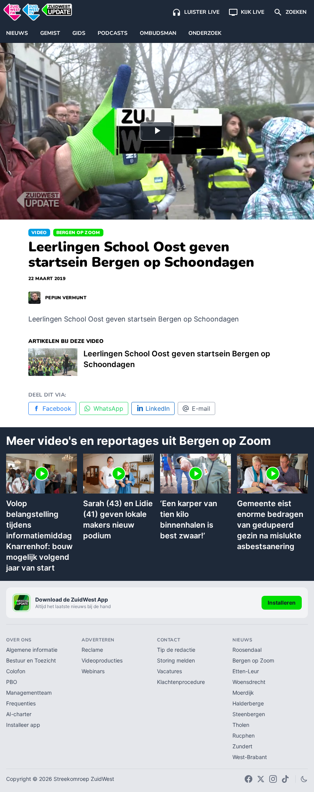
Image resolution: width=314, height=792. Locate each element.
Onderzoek (204, 33)
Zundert (242, 746)
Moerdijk (243, 692)
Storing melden (176, 660)
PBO (11, 682)
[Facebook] (248, 779)
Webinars (93, 671)
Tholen (240, 724)
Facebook (57, 408)
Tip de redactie (176, 649)
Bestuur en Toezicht (31, 660)
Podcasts (113, 33)
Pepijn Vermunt (66, 298)
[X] (261, 779)
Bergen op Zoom (78, 233)
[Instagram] (273, 779)
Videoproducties (102, 660)
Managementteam (29, 692)
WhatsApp (108, 408)
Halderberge (248, 703)
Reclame (92, 649)
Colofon (15, 671)
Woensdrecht (248, 682)
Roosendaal (247, 649)
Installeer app (23, 724)
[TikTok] (285, 779)
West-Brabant (249, 757)
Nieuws (17, 33)
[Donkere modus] (304, 779)
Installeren (282, 602)
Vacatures (169, 671)
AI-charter (18, 714)
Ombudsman (158, 33)
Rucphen (243, 735)
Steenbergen (248, 714)
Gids (78, 33)
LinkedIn (158, 408)
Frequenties (21, 703)
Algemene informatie (31, 649)
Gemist (50, 33)
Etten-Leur (245, 671)
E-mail (201, 408)
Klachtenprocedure (181, 682)
